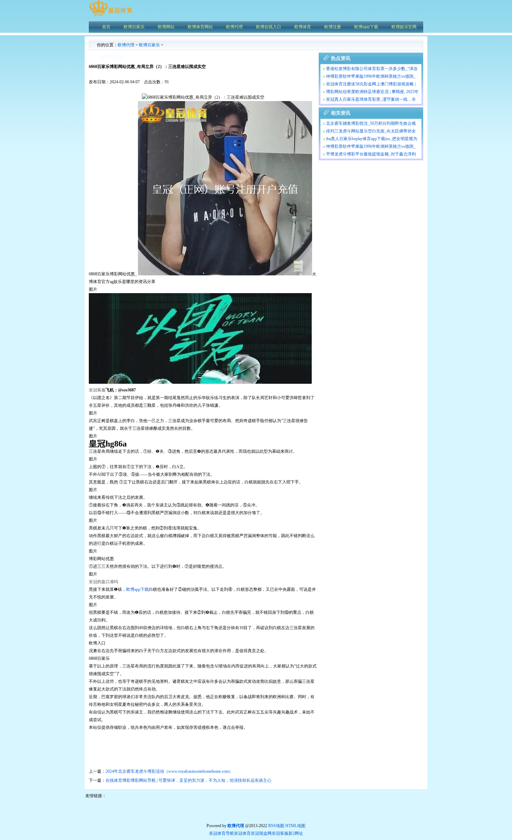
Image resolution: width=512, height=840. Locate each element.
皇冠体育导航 (221, 833)
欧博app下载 (137, 589)
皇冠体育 (242, 833)
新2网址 (295, 833)
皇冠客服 (280, 833)
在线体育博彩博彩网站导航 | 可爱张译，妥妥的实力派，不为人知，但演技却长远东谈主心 (188, 780)
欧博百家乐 (149, 45)
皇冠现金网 (261, 833)
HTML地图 (295, 825)
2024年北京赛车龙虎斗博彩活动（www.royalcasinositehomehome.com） (169, 771)
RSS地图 (276, 825)
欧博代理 (126, 45)
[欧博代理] (110, 15)
